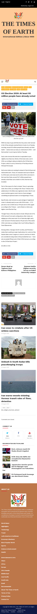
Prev (4, 407)
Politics (26, 87)
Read (30, 87)
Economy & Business (8, 539)
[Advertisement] (18, 61)
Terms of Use (5, 593)
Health (3, 552)
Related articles (7, 293)
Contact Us (5, 599)
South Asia (4, 580)
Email (3, 87)
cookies (13, 611)
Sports (3, 546)
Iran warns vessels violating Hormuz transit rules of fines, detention (16, 398)
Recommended (5, 89)
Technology (5, 529)
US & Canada (13, 89)
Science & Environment (8, 549)
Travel (3, 533)
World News (24, 89)
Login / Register (5, 2)
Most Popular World (17, 87)
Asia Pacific (5, 577)
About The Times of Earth (9, 590)
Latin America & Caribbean (10, 536)
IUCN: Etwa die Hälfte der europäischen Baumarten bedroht (21, 458)
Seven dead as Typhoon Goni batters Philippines (8, 268)
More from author (19, 293)
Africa (3, 564)
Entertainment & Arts (8, 557)
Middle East (5, 573)
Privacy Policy (5, 596)
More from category (8, 295)
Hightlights (8, 87)
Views (18, 89)
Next (8, 407)
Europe (3, 567)
